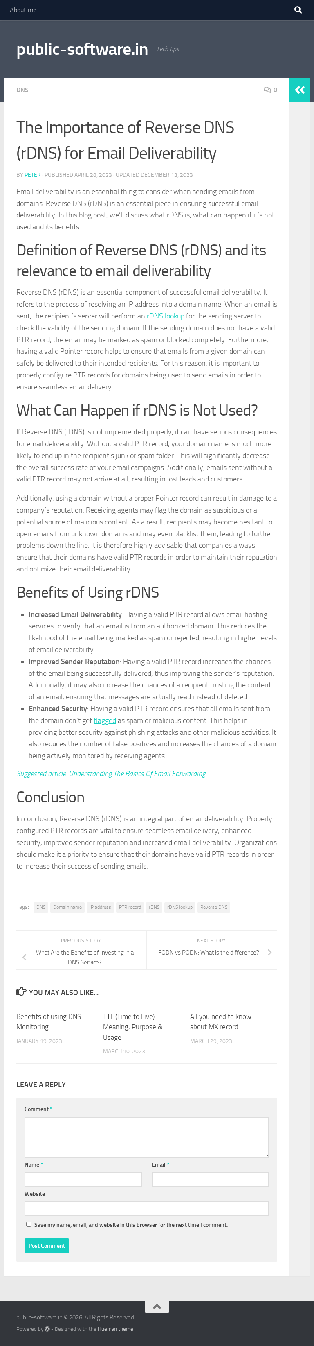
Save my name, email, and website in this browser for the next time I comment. (131, 1225)
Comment (38, 1109)
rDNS (154, 907)
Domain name (67, 907)
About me (23, 10)
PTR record (130, 907)
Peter (33, 175)
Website (35, 1193)
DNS (22, 90)
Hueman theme (115, 1329)
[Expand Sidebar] (299, 90)
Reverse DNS (213, 907)
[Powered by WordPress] (47, 1329)
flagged (105, 720)
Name (34, 1164)
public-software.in (82, 49)
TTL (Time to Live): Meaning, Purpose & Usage (133, 1026)
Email (160, 1164)
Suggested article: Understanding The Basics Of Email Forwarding (110, 773)
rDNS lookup (165, 316)
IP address (100, 907)
